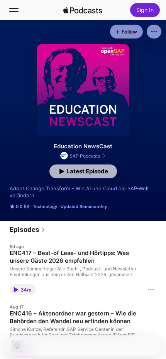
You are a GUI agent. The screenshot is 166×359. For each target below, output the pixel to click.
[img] (83, 10)
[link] (28, 229)
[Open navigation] (13, 10)
